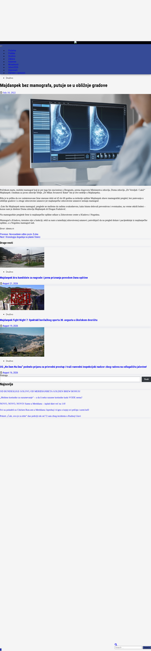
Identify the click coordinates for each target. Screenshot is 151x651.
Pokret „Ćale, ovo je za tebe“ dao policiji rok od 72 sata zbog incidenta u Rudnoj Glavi (40, 416)
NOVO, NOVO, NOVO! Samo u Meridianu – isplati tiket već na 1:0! (32, 403)
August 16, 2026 (10, 372)
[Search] (116, 644)
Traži (146, 379)
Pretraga (4, 375)
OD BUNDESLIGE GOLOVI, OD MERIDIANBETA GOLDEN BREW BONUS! (40, 391)
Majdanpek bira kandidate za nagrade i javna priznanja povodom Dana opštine (44, 277)
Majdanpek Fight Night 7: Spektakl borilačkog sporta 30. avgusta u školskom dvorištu (48, 320)
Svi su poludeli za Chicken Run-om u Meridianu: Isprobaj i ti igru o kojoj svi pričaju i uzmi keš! (44, 410)
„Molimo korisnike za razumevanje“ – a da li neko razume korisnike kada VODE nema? (41, 397)
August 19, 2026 (10, 325)
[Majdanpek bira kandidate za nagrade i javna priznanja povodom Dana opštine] (22, 266)
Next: (20, 237)
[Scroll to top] (0, 649)
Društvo (9, 78)
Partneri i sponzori (16, 72)
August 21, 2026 (10, 283)
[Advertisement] (74, 20)
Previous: (19, 234)
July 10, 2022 (9, 92)
